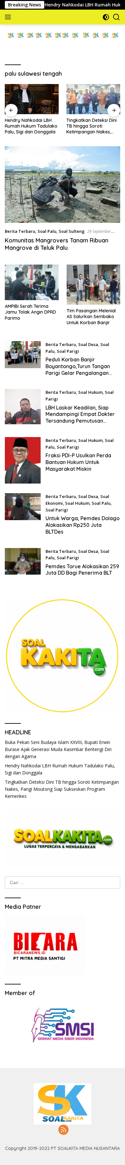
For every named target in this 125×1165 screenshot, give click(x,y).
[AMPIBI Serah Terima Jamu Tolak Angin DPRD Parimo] (32, 282)
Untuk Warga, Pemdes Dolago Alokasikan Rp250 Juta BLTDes (83, 525)
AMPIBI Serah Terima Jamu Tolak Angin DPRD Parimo (30, 312)
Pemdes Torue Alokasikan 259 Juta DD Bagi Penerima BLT (82, 569)
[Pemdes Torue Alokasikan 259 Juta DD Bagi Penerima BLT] (23, 564)
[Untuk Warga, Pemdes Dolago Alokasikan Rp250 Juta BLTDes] (23, 515)
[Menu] (9, 17)
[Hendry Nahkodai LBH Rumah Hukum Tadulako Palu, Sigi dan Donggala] (32, 99)
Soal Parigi (68, 351)
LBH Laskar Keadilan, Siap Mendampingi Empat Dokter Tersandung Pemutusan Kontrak (80, 417)
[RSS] (63, 1130)
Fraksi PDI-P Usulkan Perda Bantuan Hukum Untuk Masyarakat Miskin (78, 462)
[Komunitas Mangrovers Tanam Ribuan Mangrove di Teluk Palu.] (62, 184)
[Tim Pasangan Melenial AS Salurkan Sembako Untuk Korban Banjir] (94, 285)
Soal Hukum (90, 392)
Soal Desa (88, 344)
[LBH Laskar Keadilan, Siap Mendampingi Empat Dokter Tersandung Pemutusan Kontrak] (23, 408)
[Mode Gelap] (106, 17)
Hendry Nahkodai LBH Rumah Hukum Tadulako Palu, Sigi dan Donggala (31, 126)
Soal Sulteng (72, 231)
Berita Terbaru (20, 231)
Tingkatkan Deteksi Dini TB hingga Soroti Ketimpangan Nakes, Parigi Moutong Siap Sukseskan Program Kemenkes (91, 126)
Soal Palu (47, 231)
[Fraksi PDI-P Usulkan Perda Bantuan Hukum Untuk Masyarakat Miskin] (23, 460)
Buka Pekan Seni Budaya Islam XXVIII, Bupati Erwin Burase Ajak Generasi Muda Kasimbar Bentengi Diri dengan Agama (58, 749)
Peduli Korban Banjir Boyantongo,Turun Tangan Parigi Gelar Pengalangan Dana (78, 369)
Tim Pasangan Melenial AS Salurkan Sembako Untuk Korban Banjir (91, 316)
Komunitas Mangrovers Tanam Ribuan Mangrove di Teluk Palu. (56, 244)
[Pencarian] (116, 17)
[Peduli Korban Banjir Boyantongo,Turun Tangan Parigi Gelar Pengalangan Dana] (23, 360)
